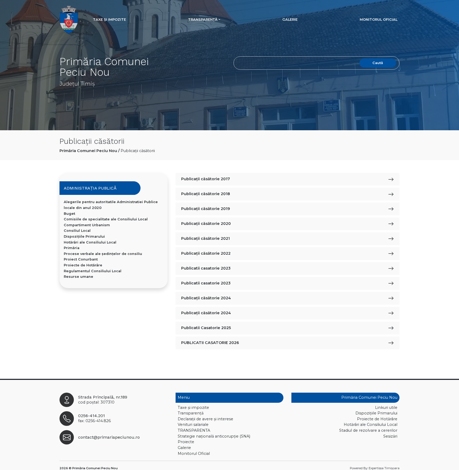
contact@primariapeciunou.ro (109, 437)
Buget (69, 214)
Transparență (203, 20)
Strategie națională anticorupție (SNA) (214, 436)
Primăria (71, 248)
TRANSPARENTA (194, 430)
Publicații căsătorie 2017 (205, 179)
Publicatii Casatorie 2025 (206, 327)
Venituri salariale (193, 424)
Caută (377, 63)
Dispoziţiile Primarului (84, 236)
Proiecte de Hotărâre (83, 265)
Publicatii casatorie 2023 (206, 268)
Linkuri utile (386, 407)
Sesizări (390, 436)
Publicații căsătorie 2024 (206, 298)
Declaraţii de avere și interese (205, 419)
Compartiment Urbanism (87, 225)
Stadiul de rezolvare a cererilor (368, 430)
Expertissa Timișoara (384, 468)
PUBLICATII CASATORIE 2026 (210, 342)
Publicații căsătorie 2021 (205, 238)
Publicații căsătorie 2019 (205, 208)
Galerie (290, 20)
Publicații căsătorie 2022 (206, 253)
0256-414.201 (91, 415)
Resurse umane (78, 277)
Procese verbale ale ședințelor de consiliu (103, 254)
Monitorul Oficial (378, 20)
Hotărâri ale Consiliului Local (90, 242)
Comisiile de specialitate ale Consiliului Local (106, 219)
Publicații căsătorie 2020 (206, 223)
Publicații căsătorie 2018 (205, 193)
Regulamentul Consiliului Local (92, 271)
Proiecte (186, 441)
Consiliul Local (77, 231)
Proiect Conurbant (81, 259)
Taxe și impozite (109, 20)
